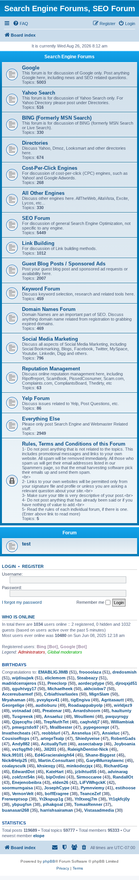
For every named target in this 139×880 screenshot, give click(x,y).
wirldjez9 (123, 705)
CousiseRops (15, 738)
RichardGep (116, 765)
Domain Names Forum (49, 309)
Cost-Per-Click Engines (49, 168)
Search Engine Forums (69, 56)
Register (33, 566)
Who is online (18, 617)
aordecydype (91, 683)
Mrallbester (61, 727)
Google (30, 68)
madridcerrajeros (19, 683)
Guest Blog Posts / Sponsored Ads (63, 264)
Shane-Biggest (100, 755)
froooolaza (90, 672)
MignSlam (99, 694)
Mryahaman (13, 700)
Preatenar (52, 710)
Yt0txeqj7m (86, 799)
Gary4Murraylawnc (105, 760)
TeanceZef (90, 793)
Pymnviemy (92, 787)
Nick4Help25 (14, 760)
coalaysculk (14, 765)
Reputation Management (51, 369)
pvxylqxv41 (48, 700)
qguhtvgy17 (24, 688)
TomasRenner (88, 804)
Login (9, 566)
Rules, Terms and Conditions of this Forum (73, 444)
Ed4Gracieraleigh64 (54, 755)
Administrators (31, 652)
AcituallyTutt (54, 743)
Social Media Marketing (50, 339)
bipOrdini (55, 777)
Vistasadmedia (99, 810)
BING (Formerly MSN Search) (57, 118)
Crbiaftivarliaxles (61, 694)
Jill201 (50, 749)
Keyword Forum (41, 289)
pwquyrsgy (116, 716)
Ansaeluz (53, 716)
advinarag (118, 771)
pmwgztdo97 (25, 727)
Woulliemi (84, 716)
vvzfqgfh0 (22, 749)
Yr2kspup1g (51, 799)
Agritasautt (112, 700)
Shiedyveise (87, 738)
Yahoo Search (38, 93)
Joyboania (124, 743)
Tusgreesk (22, 716)
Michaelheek (60, 688)
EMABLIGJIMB (53, 672)
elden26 (60, 782)
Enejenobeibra (26, 782)
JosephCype (57, 787)
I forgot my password (22, 602)
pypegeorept (96, 727)
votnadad (21, 710)
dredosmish (124, 672)
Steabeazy (87, 678)
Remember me (90, 602)
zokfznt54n (23, 777)
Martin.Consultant (56, 760)
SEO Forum (36, 218)
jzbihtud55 (86, 771)
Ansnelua (81, 733)
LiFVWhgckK (93, 782)
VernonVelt (23, 793)
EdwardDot (23, 771)
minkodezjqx (79, 765)
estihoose (125, 787)
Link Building (38, 243)
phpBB (49, 861)
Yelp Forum (36, 398)
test (26, 544)
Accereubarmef (17, 694)
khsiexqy (46, 765)
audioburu (46, 705)
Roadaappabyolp (85, 705)
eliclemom (55, 678)
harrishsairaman (56, 810)
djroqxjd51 (126, 683)
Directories (35, 143)
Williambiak (122, 722)
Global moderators (64, 652)
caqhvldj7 (90, 722)
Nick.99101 (13, 755)
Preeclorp (57, 683)
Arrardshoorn (86, 710)
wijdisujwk (23, 678)
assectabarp (90, 743)
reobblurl (51, 733)
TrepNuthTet (56, 722)
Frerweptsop (15, 799)
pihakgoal (53, 804)
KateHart (55, 771)
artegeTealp (52, 738)
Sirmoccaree (89, 777)
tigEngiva (80, 700)
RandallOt (123, 777)
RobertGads (123, 738)
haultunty (121, 710)
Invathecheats (16, 733)
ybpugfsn (22, 804)
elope (38, 835)
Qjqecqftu (22, 722)
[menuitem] (20, 23)
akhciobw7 (95, 688)
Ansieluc (111, 733)
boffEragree (57, 793)
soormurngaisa (17, 787)
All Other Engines (43, 193)
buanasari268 (15, 810)
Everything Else (41, 419)
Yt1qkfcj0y (119, 799)
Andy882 (21, 743)
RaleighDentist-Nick (88, 749)
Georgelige (13, 705)
